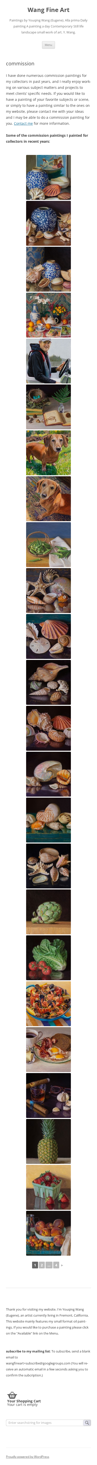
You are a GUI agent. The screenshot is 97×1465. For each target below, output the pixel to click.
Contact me (23, 123)
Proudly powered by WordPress (27, 1457)
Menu (48, 45)
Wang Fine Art (48, 10)
